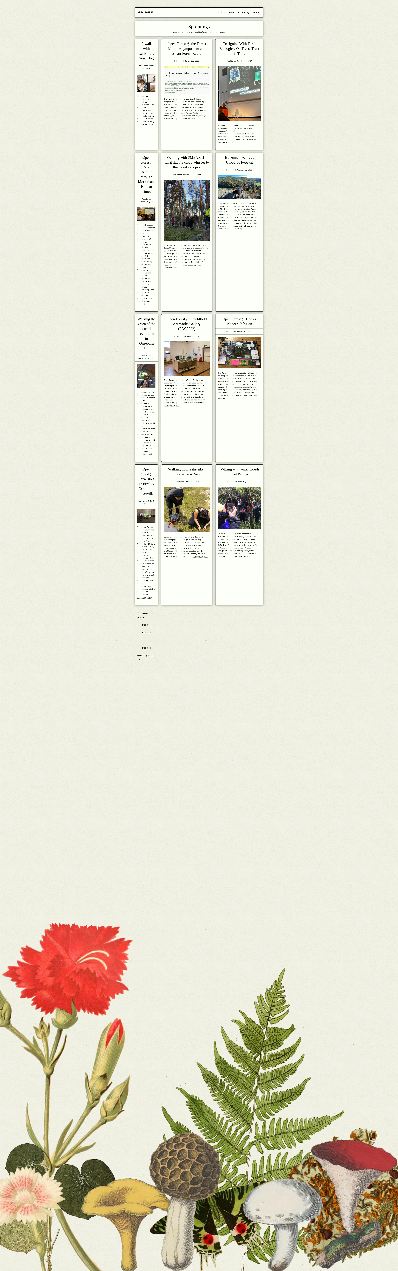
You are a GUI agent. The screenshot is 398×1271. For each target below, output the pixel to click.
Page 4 (146, 647)
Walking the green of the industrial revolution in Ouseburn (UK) (146, 333)
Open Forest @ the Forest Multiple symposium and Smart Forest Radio (187, 49)
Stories (221, 12)
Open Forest (145, 12)
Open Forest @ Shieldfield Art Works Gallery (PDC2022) (187, 324)
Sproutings (244, 12)
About (256, 12)
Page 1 (146, 624)
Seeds (232, 12)
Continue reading (172, 268)
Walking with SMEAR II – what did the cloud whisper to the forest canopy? (187, 162)
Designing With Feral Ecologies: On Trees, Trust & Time (239, 49)
